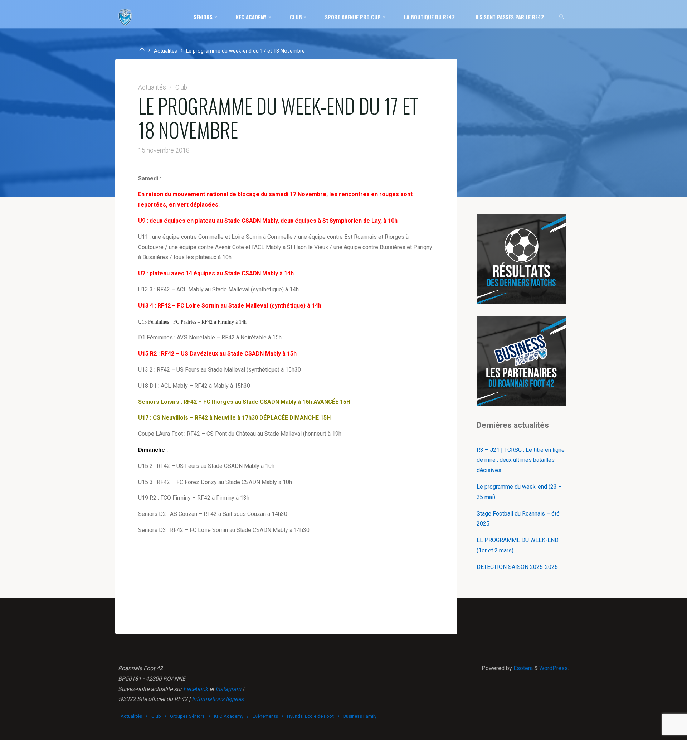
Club (181, 87)
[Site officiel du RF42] (125, 17)
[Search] (561, 17)
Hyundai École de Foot (310, 716)
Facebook (195, 689)
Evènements (265, 716)
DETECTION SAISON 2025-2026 (517, 567)
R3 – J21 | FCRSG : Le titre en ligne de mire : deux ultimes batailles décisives (521, 460)
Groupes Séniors (187, 716)
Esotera (522, 668)
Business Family (359, 716)
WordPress (553, 668)
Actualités (165, 51)
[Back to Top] (659, 730)
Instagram (228, 689)
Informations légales (218, 699)
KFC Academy (228, 716)
